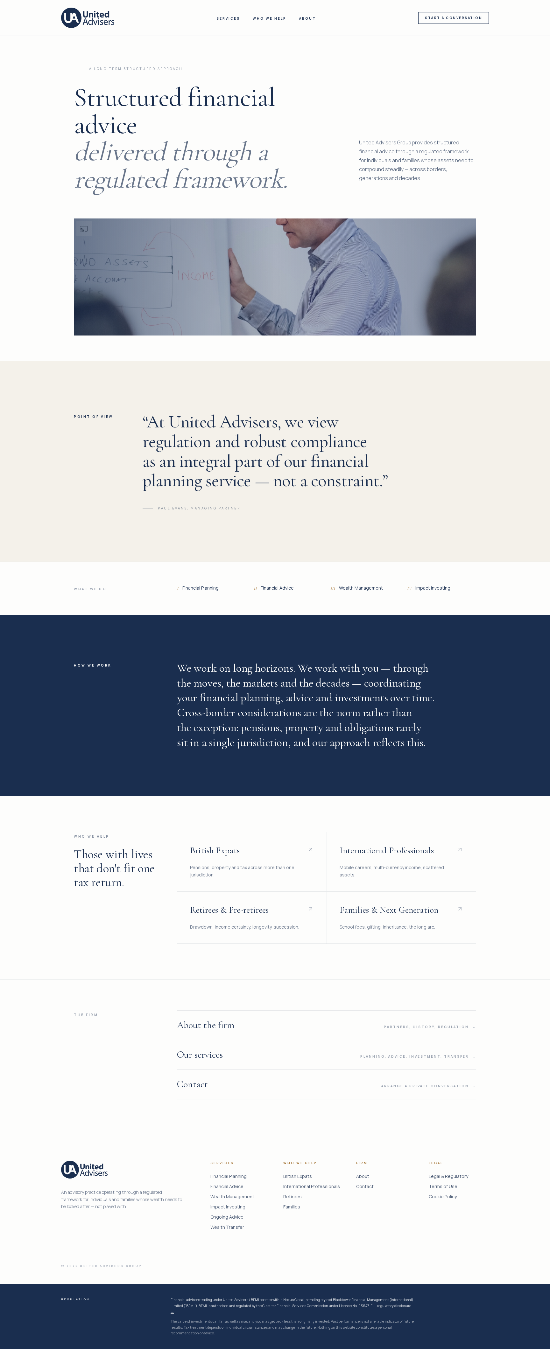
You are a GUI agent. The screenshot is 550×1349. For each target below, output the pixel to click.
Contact (365, 1186)
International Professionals (311, 1186)
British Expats (297, 1176)
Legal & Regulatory (448, 1176)
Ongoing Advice (226, 1217)
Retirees (292, 1196)
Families (291, 1207)
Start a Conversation (453, 18)
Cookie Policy (443, 1196)
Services (228, 18)
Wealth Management (232, 1196)
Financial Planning (228, 1176)
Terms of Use (443, 1186)
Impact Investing (227, 1207)
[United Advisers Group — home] (87, 18)
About (307, 18)
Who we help (269, 18)
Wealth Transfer (227, 1227)
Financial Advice (226, 1186)
